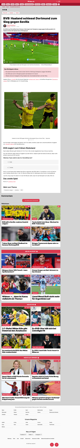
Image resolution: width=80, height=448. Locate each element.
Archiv (27, 414)
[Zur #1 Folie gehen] (28, 140)
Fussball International (15, 6)
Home (3, 6)
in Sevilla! (13, 79)
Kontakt (22, 438)
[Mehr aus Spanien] (30, 357)
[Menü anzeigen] (59, 1)
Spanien (8, 26)
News (3, 410)
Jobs (18, 438)
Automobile (40, 424)
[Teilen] (52, 445)
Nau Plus (27, 412)
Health (3, 422)
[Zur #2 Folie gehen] (30, 140)
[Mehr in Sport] (30, 251)
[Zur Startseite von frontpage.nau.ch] (31, 1)
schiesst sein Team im (34, 79)
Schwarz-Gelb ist (10, 144)
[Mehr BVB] (30, 304)
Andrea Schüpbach (11, 25)
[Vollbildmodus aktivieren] (57, 62)
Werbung (9, 438)
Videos (15, 412)
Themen (15, 414)
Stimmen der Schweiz (53, 412)
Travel (27, 424)
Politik (15, 410)
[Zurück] (5, 111)
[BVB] (30, 9)
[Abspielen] (5, 62)
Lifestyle (3, 414)
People (50, 410)
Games (39, 412)
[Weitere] (59, 4)
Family (50, 422)
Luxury (39, 422)
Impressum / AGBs (36, 438)
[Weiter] (56, 111)
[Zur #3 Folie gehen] (31, 140)
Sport (7, 6)
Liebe (27, 422)
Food (3, 424)
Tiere (15, 424)
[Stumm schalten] (7, 62)
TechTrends (51, 424)
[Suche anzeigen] (57, 1)
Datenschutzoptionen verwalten (47, 438)
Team (14, 438)
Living (15, 422)
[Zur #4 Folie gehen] (33, 140)
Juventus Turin (12, 181)
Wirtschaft (4, 412)
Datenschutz (27, 438)
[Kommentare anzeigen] (57, 445)
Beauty (3, 426)
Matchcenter (40, 410)
